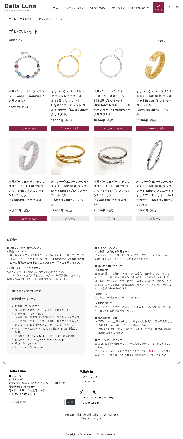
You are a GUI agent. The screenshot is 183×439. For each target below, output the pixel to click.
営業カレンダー (15, 271)
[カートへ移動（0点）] (177, 7)
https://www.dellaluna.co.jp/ (47, 339)
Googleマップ (31, 343)
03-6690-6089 (36, 335)
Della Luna (20, 6)
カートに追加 (29, 128)
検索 (70, 402)
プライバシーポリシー (91, 418)
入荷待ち (70, 218)
